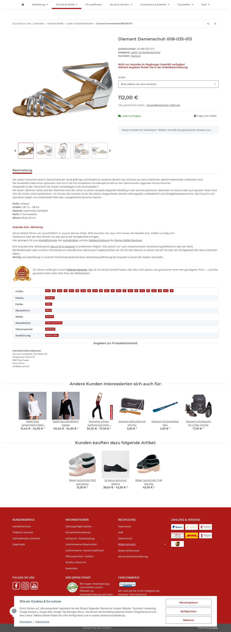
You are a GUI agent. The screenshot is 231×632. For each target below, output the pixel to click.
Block (48, 310)
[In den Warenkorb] (15, 35)
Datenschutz (42, 621)
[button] (142, 544)
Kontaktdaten (70, 240)
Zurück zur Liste (23, 23)
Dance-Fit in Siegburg (62, 246)
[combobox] (168, 84)
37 (66, 291)
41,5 (142, 291)
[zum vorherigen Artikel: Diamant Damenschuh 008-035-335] (208, 23)
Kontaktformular (48, 240)
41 (113, 291)
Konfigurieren (189, 611)
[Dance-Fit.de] (22, 4)
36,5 (83, 291)
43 (136, 291)
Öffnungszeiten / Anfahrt (79, 556)
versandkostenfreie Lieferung (163, 105)
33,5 (59, 291)
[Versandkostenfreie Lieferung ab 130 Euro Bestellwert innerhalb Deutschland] (177, 535)
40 (101, 291)
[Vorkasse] (191, 526)
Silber (48, 304)
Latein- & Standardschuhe (145, 52)
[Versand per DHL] (191, 535)
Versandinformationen (78, 532)
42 (124, 291)
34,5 (48, 291)
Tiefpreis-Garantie (23, 532)
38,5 (107, 291)
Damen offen (52, 335)
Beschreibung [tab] (22, 170)
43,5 (166, 291)
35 (172, 291)
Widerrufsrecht (126, 544)
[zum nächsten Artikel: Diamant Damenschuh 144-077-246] (215, 23)
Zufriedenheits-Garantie (26, 538)
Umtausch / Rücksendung (80, 538)
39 (89, 291)
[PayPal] (177, 526)
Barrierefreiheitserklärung (133, 556)
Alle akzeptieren (188, 602)
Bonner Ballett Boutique (128, 240)
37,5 (95, 291)
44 (148, 291)
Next (110, 151)
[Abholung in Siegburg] (205, 535)
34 (160, 291)
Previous (15, 151)
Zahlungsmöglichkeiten (78, 526)
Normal (49, 316)
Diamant (50, 297)
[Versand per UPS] (177, 543)
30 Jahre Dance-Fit (75, 562)
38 (77, 291)
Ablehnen (188, 620)
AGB (120, 532)
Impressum (26, 621)
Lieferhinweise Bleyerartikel (81, 544)
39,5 (118, 291)
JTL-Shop (213, 627)
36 (54, 291)
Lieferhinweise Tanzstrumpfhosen (84, 550)
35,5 (71, 291)
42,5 (154, 291)
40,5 (130, 291)
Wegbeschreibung (99, 240)
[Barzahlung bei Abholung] (205, 526)
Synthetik (50, 329)
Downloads (19, 544)
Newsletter (71, 568)
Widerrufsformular (129, 550)
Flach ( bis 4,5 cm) (53, 322)
